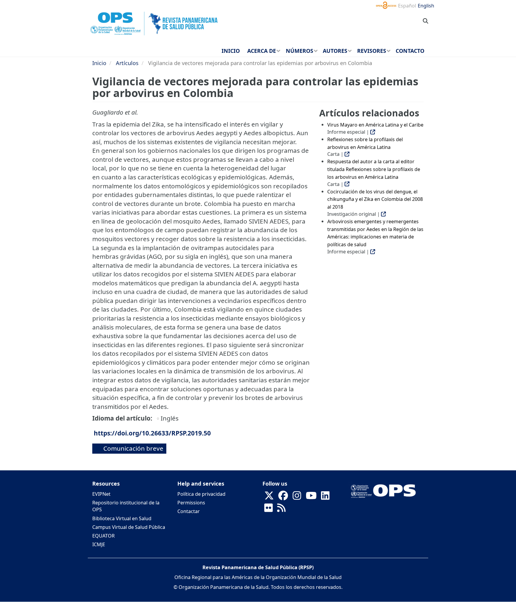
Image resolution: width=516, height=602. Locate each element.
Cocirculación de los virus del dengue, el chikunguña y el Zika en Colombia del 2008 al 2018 (375, 199)
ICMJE (98, 544)
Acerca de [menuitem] (261, 50)
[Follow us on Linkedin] (325, 497)
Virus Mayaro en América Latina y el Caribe (375, 124)
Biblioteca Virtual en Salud (121, 518)
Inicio (99, 63)
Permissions (191, 502)
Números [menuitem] (299, 50)
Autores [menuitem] (335, 50)
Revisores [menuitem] (371, 50)
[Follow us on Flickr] (268, 509)
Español (407, 5)
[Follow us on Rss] (281, 509)
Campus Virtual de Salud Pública (128, 527)
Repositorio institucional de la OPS (125, 506)
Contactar (188, 511)
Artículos (127, 63)
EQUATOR (103, 535)
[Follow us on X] (269, 497)
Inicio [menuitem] (231, 50)
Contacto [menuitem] (410, 50)
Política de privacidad (201, 494)
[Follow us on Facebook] (283, 497)
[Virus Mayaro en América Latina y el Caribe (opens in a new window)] (372, 132)
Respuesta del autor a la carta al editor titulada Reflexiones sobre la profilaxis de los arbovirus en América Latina (373, 169)
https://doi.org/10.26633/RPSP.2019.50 (152, 433)
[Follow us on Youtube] (311, 497)
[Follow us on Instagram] (297, 497)
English (426, 5)
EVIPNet (101, 494)
